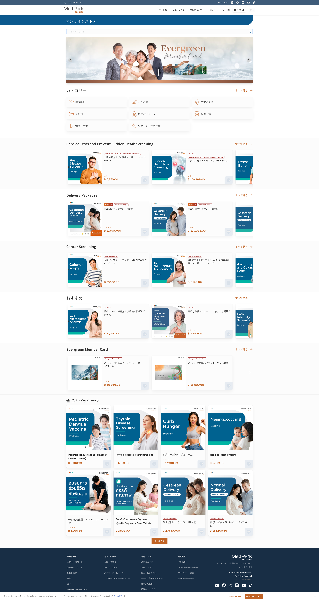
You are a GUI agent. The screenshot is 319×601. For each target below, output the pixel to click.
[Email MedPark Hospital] (217, 585)
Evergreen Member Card (77, 589)
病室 (69, 578)
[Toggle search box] (224, 9)
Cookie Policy (119, 596)
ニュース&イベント (149, 573)
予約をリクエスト (75, 567)
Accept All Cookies (253, 596)
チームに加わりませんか (152, 578)
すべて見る (159, 541)
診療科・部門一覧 (75, 562)
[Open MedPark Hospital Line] (237, 585)
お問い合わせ (147, 583)
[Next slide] (249, 60)
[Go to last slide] (70, 60)
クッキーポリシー (186, 578)
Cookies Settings (234, 596)
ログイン (238, 10)
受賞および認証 (148, 589)
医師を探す (72, 573)
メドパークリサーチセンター (117, 578)
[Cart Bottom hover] (229, 10)
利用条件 (182, 562)
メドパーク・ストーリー (115, 573)
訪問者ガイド (147, 562)
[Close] (315, 596)
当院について (147, 567)
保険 (69, 583)
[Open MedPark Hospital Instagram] (230, 585)
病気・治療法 (110, 562)
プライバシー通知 (186, 573)
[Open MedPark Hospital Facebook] (224, 585)
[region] (159, 596)
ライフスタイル (111, 567)
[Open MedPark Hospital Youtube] (244, 585)
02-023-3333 (74, 2)
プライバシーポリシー (188, 567)
